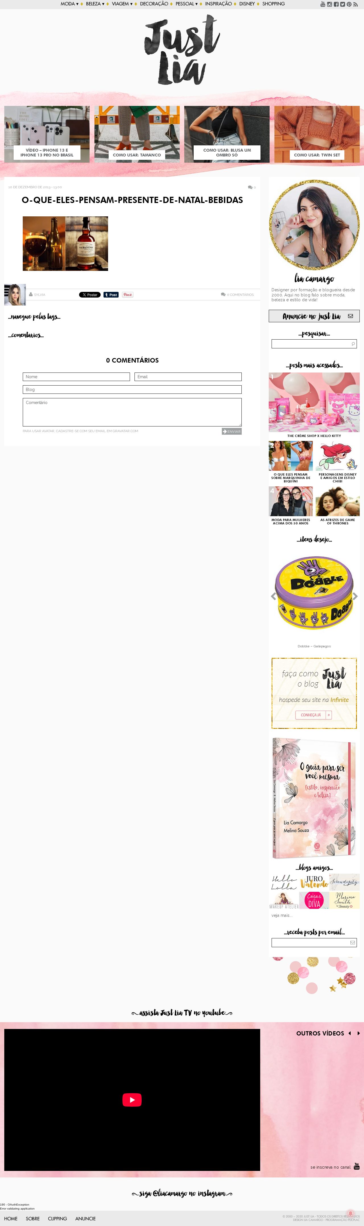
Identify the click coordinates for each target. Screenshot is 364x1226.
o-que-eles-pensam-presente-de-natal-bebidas (132, 200)
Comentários (240, 294)
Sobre (33, 1219)
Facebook (336, 4)
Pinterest (349, 4)
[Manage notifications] (350, 1213)
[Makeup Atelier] (284, 901)
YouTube (323, 4)
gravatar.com (125, 431)
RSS (355, 4)
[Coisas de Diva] (314, 901)
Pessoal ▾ (187, 4)
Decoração (154, 4)
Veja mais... (282, 915)
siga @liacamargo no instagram (182, 1193)
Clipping (57, 1219)
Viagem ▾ (122, 4)
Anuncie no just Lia (311, 316)
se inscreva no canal (331, 1167)
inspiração (218, 4)
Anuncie (85, 1219)
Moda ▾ (69, 4)
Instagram (329, 4)
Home (10, 1219)
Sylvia (39, 295)
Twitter (342, 4)
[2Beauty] (344, 901)
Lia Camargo (313, 1220)
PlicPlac (354, 1220)
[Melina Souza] (344, 883)
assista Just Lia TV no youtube (182, 1013)
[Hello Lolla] (284, 883)
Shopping (273, 4)
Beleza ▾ (95, 4)
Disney (247, 4)
